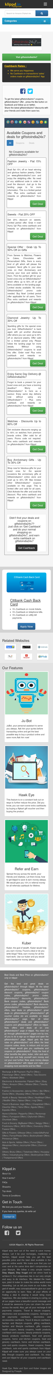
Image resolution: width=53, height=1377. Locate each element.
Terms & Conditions (11, 1195)
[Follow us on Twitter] (18, 1233)
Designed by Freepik (11, 1371)
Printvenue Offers (10, 1138)
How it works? (8, 1177)
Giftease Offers (25, 1132)
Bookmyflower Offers (39, 1135)
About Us (6, 1173)
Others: (6, 1151)
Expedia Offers (9, 1109)
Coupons (20, 142)
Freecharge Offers (10, 1074)
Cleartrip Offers (9, 1106)
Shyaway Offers (23, 1093)
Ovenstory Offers (41, 1126)
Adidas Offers (22, 1142)
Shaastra (6, 1186)
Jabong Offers (31, 1090)
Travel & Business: (11, 1104)
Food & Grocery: (10, 1123)
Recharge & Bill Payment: (14, 1071)
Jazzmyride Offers (28, 1145)
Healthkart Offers (42, 1097)
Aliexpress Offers (10, 1145)
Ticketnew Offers (31, 1151)
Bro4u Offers (15, 1151)
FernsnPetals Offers (19, 1135)
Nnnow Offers (38, 1093)
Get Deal (38, 204)
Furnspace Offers (18, 1116)
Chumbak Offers (9, 1119)
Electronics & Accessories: (14, 1081)
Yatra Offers (23, 1106)
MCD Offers (26, 1126)
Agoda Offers (37, 1106)
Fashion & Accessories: (13, 1090)
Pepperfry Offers (26, 1113)
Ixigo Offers (25, 1104)
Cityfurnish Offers (36, 1116)
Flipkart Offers (33, 1081)
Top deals (6, 1191)
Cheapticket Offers (41, 1104)
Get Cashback (26, 548)
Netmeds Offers (25, 1097)
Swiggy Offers (41, 1123)
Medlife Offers (9, 1100)
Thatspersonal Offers (13, 1157)
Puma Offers (36, 1142)
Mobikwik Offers (17, 1077)
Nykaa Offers (24, 1100)
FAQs (4, 1182)
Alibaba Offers (31, 1084)
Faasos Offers (8, 1129)
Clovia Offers (8, 1093)
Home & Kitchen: (10, 1113)
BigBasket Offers (26, 1123)
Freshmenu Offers (10, 1126)
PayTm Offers (32, 1071)
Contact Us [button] (9, 1216)
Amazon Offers (16, 1084)
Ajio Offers (44, 1090)
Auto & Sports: (9, 1142)
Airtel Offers (26, 1074)
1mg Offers (37, 1100)
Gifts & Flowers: (9, 1132)
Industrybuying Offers (19, 1154)
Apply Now (26, 626)
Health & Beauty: (10, 1097)
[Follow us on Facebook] (6, 1233)
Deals (31, 142)
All (10, 142)
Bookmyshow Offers (40, 1154)
